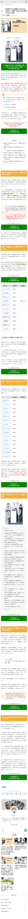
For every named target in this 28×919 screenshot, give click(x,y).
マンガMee (6, 448)
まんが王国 (6, 313)
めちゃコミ (6, 408)
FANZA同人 (6, 301)
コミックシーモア (6, 289)
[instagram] (16, 824)
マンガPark (5, 444)
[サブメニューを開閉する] (25, 899)
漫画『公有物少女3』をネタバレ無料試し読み (15, 155)
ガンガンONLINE (6, 452)
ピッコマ (6, 404)
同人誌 (8, 15)
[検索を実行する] (25, 830)
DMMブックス (6, 297)
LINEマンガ (6, 400)
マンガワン (6, 436)
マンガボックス (6, 456)
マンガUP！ (6, 440)
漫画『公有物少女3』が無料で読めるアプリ (14, 152)
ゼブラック (6, 420)
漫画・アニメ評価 (7, 908)
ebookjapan (6, 293)
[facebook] (12, 824)
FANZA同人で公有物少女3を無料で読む (15, 150)
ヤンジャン (6, 424)
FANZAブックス (6, 305)
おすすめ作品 (6, 899)
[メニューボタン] (2, 2)
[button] (3, 794)
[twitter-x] (14, 824)
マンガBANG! (6, 432)
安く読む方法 (6, 905)
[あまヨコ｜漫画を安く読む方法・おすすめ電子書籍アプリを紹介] (14, 2)
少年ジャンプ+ (6, 416)
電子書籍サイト (6, 911)
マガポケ (6, 412)
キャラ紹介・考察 (7, 902)
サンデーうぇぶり (6, 428)
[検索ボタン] (26, 2)
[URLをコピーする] (25, 794)
